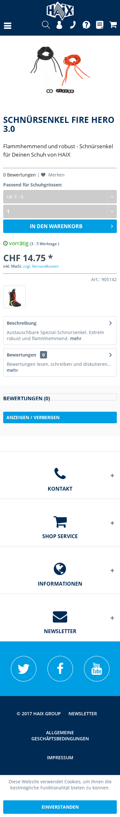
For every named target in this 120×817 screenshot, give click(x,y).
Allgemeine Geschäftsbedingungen (60, 735)
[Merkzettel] (99, 25)
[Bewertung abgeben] (60, 396)
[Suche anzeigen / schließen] (46, 25)
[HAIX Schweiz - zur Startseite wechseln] (60, 8)
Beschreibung (21, 323)
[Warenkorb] (113, 25)
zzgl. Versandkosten (41, 266)
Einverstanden (60, 807)
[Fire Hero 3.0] (14, 297)
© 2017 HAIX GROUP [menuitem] (39, 713)
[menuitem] (1, 25)
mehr (76, 338)
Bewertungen (21, 355)
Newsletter (82, 713)
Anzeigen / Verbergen (33, 417)
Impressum (60, 757)
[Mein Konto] (59, 25)
